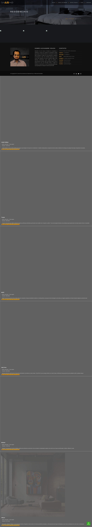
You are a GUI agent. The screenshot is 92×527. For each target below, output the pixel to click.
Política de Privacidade (38, 73)
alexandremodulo (67, 60)
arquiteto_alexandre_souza (69, 58)
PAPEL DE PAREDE (62, 2)
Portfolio (71, 18)
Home (66, 18)
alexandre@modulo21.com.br (69, 56)
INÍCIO (53, 2)
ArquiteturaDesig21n (67, 63)
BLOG (82, 2)
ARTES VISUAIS (74, 2)
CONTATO (88, 2)
